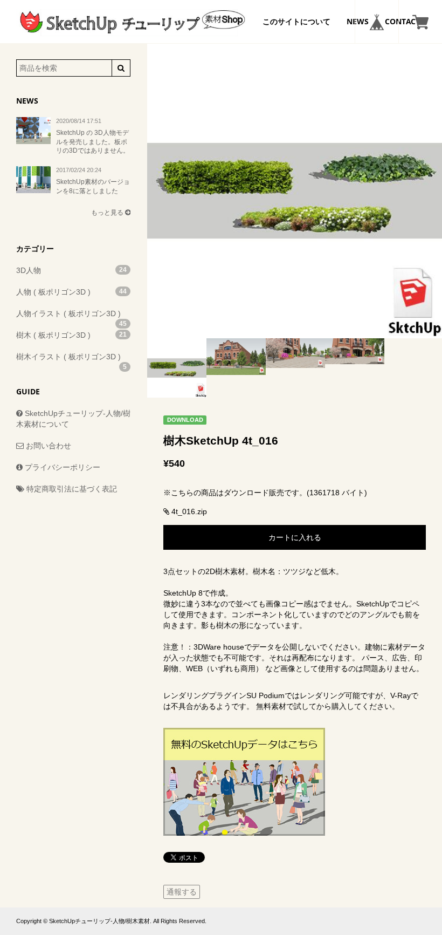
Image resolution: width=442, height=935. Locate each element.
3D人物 (71, 270)
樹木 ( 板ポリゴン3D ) (71, 335)
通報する (182, 892)
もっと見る (108, 212)
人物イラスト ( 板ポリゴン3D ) (71, 316)
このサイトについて (296, 21)
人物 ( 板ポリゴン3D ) (71, 292)
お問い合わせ (47, 445)
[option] (294, 190)
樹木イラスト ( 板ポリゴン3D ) (71, 359)
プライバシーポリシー (61, 467)
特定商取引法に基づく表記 (70, 488)
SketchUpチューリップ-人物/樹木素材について (73, 418)
